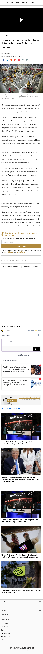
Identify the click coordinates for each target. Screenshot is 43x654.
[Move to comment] (26, 60)
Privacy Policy (20, 252)
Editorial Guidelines (31, 266)
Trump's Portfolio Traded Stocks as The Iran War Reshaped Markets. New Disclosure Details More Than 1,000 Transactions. (20, 479)
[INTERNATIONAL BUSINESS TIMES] (22, 3)
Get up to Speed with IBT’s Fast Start (29, 397)
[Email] (23, 60)
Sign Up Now (12, 400)
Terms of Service (9, 252)
